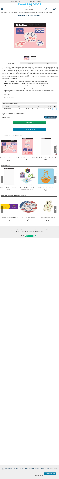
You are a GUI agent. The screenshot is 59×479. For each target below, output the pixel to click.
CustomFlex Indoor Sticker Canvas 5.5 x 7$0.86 (9, 159)
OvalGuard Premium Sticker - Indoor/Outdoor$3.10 (29, 219)
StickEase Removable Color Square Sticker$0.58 (46, 189)
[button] (15, 1)
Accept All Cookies (50, 473)
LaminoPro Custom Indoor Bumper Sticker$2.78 (48, 219)
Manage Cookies (39, 475)
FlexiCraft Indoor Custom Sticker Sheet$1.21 (46, 158)
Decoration (29, 63)
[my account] (45, 9)
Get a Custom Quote (29, 129)
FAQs (48, 63)
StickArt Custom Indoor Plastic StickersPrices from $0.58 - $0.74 (27, 188)
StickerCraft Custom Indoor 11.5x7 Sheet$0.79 (27, 158)
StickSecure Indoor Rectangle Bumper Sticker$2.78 (9, 219)
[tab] (11, 63)
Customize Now (29, 122)
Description (11, 63)
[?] (11, 117)
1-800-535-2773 (29, 9)
